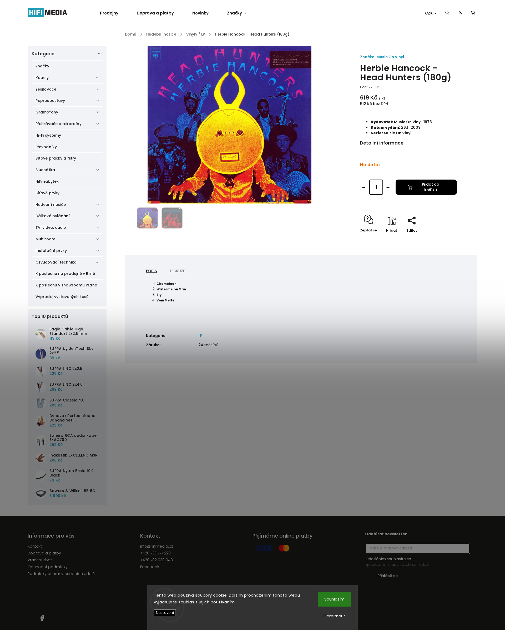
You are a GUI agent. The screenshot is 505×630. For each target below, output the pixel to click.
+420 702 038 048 (156, 560)
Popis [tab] (151, 271)
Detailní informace (381, 143)
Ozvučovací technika (56, 262)
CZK (429, 13)
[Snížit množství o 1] (363, 187)
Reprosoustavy (50, 100)
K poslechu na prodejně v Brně (65, 273)
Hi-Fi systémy (48, 135)
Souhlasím (334, 599)
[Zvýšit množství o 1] (388, 187)
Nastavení (165, 612)
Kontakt (35, 546)
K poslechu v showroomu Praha (66, 285)
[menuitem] (114, 13)
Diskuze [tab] (177, 271)
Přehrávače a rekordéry (59, 123)
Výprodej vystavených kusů (62, 296)
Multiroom (45, 239)
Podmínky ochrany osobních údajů (61, 573)
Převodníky (46, 147)
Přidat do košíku (430, 187)
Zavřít (439, 239)
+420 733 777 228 (155, 553)
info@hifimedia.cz (156, 546)
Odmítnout (334, 616)
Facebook (149, 566)
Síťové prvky (47, 193)
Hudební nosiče (51, 204)
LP (200, 335)
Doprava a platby (44, 553)
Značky (42, 66)
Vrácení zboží (40, 560)
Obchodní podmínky (48, 566)
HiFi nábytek (47, 181)
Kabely (42, 77)
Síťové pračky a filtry (56, 158)
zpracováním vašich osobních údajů (398, 564)
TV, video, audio (51, 227)
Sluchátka (45, 169)
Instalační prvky (51, 250)
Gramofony (47, 112)
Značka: (382, 56)
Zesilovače (46, 89)
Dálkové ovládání (53, 216)
